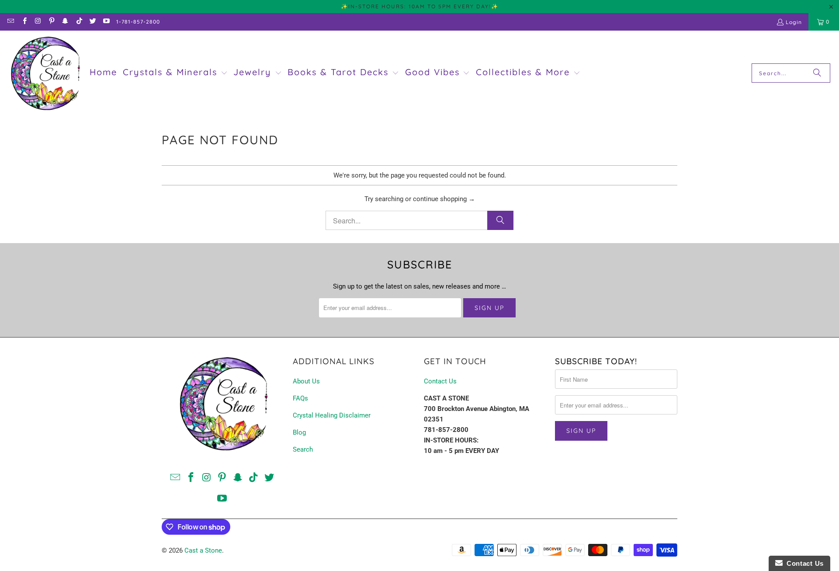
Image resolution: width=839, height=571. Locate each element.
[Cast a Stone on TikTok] (78, 21)
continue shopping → (444, 199)
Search (303, 449)
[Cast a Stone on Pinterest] (51, 21)
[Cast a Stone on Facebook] (24, 21)
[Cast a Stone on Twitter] (92, 21)
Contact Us (440, 381)
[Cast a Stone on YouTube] (106, 21)
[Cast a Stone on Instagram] (38, 21)
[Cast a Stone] (45, 73)
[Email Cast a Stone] (10, 21)
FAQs (300, 398)
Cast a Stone (203, 550)
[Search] (817, 73)
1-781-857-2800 (138, 21)
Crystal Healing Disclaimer (332, 415)
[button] (175, 73)
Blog (299, 432)
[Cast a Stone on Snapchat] (65, 21)
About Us (306, 381)
